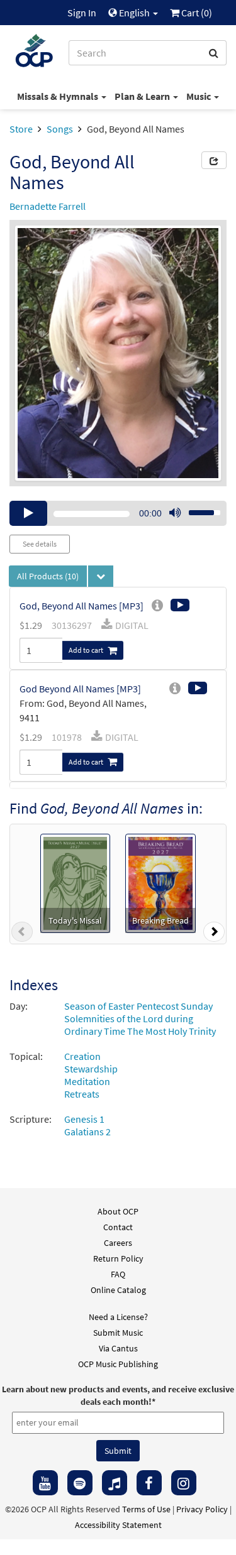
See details (40, 543)
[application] (118, 513)
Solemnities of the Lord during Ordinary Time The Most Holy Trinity (140, 1024)
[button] (22, 934)
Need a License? (118, 1317)
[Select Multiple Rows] (100, 576)
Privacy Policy (202, 1509)
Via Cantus (118, 1348)
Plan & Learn (143, 96)
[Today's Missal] (75, 882)
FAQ (118, 1274)
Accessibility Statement (118, 1524)
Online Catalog (118, 1290)
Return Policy (118, 1258)
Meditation (87, 1081)
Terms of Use (146, 1509)
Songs (60, 129)
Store (21, 129)
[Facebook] (149, 1482)
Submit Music (118, 1332)
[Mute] (175, 513)
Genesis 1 (84, 1119)
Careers (118, 1242)
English (134, 12)
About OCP (118, 1211)
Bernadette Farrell (47, 206)
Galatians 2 (87, 1131)
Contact (118, 1227)
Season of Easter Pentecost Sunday (138, 1006)
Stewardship (91, 1068)
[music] (114, 1482)
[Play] (28, 513)
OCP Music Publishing (118, 1364)
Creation (82, 1056)
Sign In (81, 12)
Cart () (195, 12)
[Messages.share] (214, 160)
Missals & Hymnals (58, 96)
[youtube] (45, 1482)
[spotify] (80, 1482)
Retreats (81, 1094)
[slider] (197, 509)
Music (199, 96)
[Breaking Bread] (160, 882)
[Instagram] (183, 1482)
